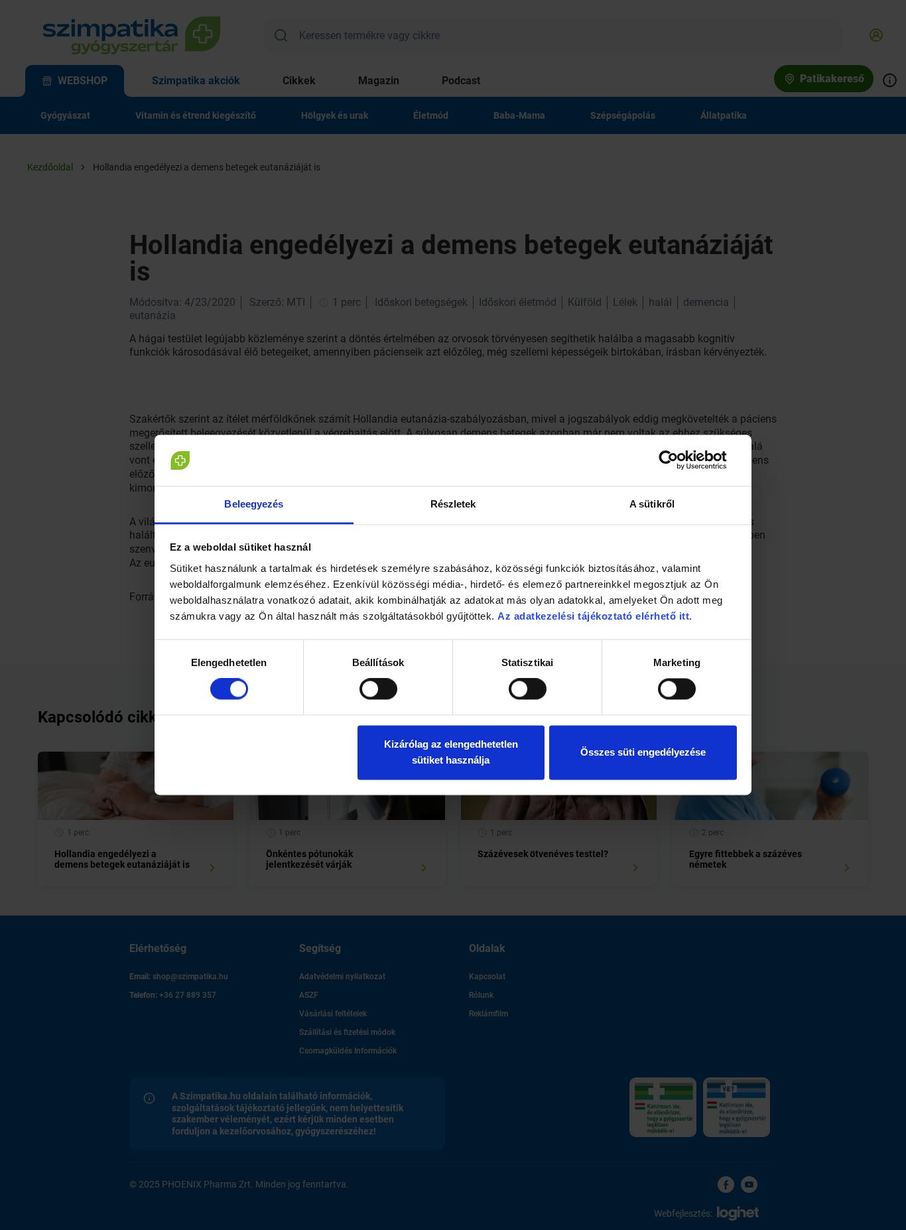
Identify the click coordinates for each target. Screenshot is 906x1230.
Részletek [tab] (453, 504)
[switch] (378, 689)
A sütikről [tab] (652, 504)
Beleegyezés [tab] (253, 504)
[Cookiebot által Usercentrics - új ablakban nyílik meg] (679, 460)
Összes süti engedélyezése (643, 752)
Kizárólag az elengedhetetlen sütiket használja (451, 752)
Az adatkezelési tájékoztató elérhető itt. (596, 616)
